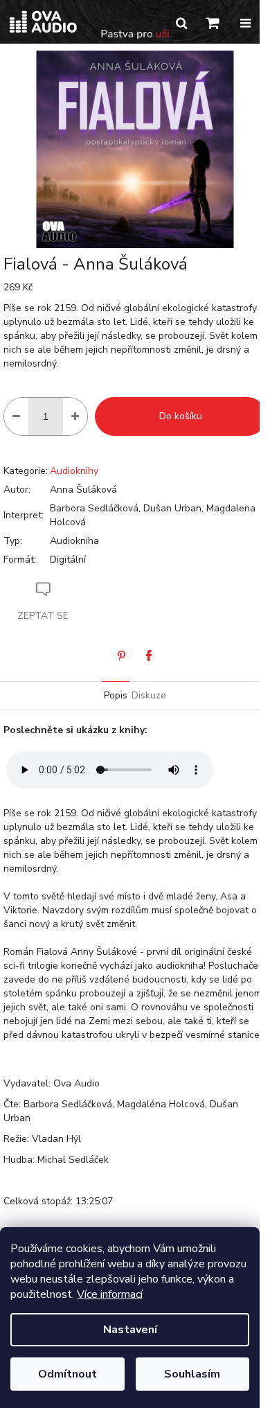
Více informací (110, 1294)
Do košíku (180, 416)
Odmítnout (67, 1374)
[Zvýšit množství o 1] (75, 416)
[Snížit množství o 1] (16, 416)
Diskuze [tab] (149, 695)
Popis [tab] (115, 695)
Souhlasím (192, 1374)
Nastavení (130, 1329)
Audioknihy (74, 470)
